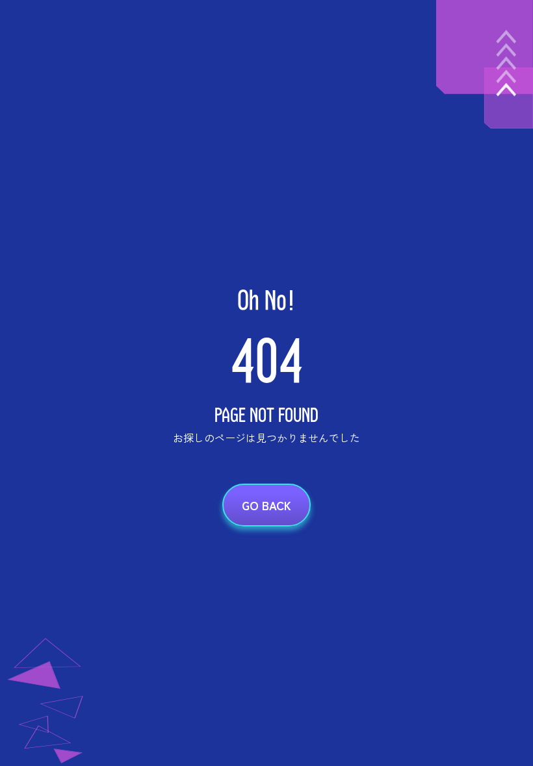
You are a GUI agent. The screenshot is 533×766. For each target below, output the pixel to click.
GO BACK (266, 505)
